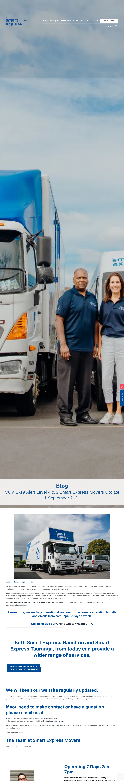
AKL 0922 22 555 (89, 21)
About (77, 21)
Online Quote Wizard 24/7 (74, 623)
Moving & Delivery (49, 21)
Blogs (69, 21)
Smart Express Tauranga (43, 602)
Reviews (63, 21)
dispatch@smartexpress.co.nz (53, 721)
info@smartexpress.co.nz (50, 719)
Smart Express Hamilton (20, 602)
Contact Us (109, 26)
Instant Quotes (109, 20)
